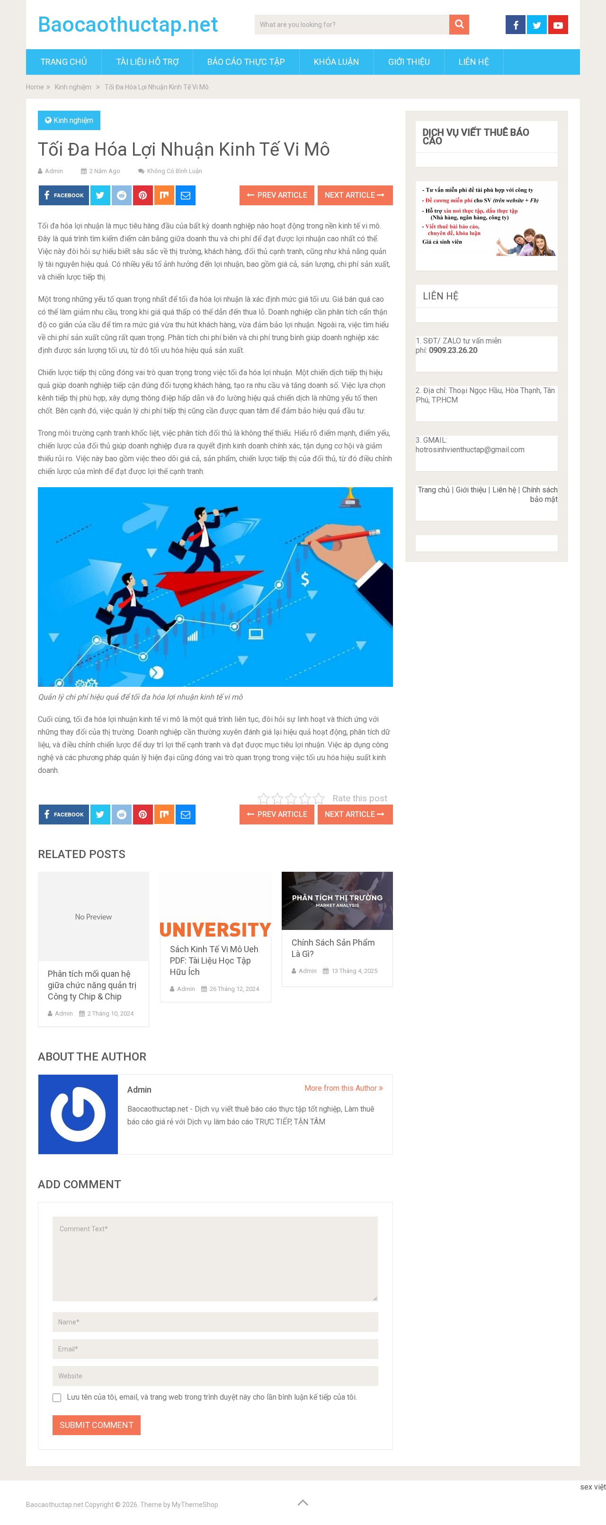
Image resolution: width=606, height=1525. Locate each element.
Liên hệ (504, 489)
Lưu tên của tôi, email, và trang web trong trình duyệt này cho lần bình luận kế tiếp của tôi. (212, 1397)
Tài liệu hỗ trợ (147, 62)
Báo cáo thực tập (246, 62)
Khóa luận (336, 62)
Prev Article (281, 195)
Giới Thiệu (409, 62)
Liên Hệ (474, 62)
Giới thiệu (471, 489)
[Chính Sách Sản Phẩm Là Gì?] (337, 901)
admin (54, 171)
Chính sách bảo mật (540, 494)
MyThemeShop (195, 1504)
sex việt (593, 1486)
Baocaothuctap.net (128, 24)
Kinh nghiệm (73, 120)
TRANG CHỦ (63, 62)
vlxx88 (591, 1499)
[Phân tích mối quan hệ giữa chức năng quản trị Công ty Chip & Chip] (93, 916)
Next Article (351, 195)
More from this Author (341, 1088)
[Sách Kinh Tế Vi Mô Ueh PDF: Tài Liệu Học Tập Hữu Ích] (215, 904)
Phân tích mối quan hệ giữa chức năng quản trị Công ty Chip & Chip (92, 985)
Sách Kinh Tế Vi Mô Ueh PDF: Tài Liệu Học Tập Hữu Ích (214, 960)
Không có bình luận (174, 171)
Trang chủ (434, 489)
